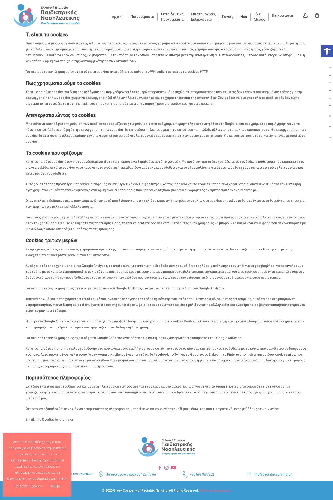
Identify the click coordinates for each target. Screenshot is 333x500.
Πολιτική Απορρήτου (215, 490)
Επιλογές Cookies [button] (28, 486)
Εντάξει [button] (55, 486)
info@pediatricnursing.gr (273, 474)
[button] (327, 51)
